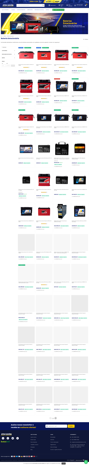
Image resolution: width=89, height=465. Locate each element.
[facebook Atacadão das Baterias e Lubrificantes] (8, 438)
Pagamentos (53, 444)
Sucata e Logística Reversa (56, 449)
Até (7, 63)
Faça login (80, 4)
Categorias (6, 9)
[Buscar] (43, 5)
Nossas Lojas (33, 439)
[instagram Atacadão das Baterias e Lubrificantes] (3, 438)
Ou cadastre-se (79, 5)
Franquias (33, 447)
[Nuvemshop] (71, 460)
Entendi (63, 463)
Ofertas (47, 9)
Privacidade (52, 437)
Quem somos (33, 437)
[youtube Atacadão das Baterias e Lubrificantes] (13, 438)
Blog (31, 449)
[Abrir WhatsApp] (86, 462)
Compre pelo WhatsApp (59, 9)
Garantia (52, 439)
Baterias (13, 9)
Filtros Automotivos (21, 9)
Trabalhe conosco (34, 444)
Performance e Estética (39, 9)
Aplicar (13, 65)
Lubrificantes (30, 9)
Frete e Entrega (53, 447)
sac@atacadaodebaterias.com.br (79, 442)
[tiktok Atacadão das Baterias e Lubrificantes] (17, 438)
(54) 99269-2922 (75, 437)
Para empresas (34, 442)
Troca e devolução (54, 442)
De (2, 63)
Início (2, 36)
